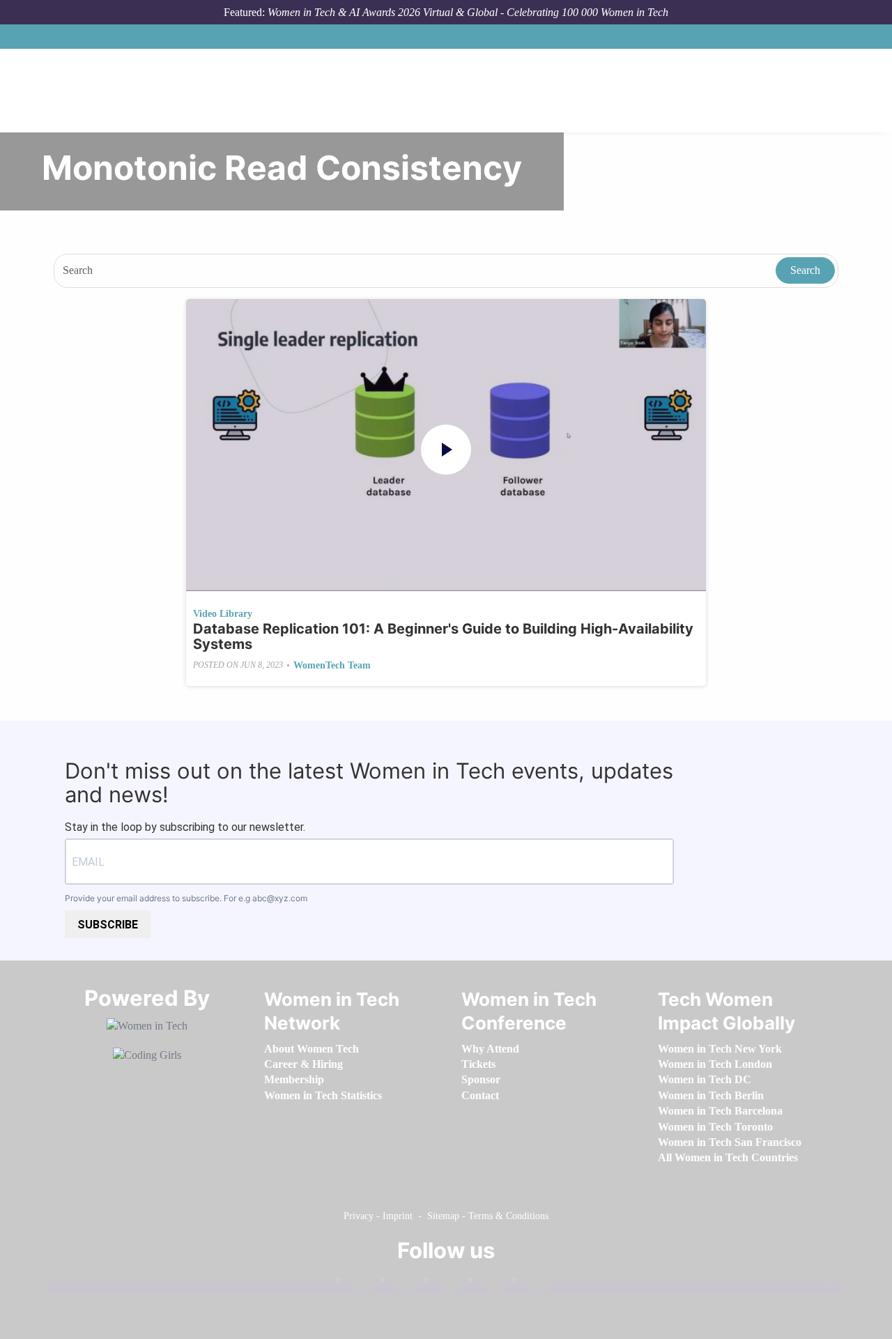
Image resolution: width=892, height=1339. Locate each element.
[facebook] (356, 1283)
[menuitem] (311, 1049)
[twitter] (487, 1283)
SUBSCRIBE (107, 924)
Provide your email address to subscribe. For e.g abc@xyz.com (186, 898)
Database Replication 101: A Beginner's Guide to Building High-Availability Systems (443, 636)
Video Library (222, 614)
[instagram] (443, 1283)
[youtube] (531, 1283)
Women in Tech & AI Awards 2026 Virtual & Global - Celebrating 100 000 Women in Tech (468, 12)
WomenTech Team (332, 665)
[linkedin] (400, 1283)
